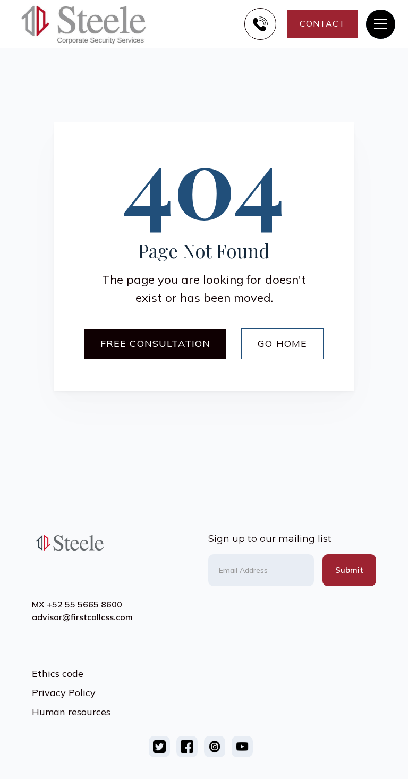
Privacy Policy (64, 693)
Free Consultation (155, 343)
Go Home (282, 343)
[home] (92, 24)
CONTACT (322, 23)
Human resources (71, 712)
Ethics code (57, 673)
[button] (380, 24)
